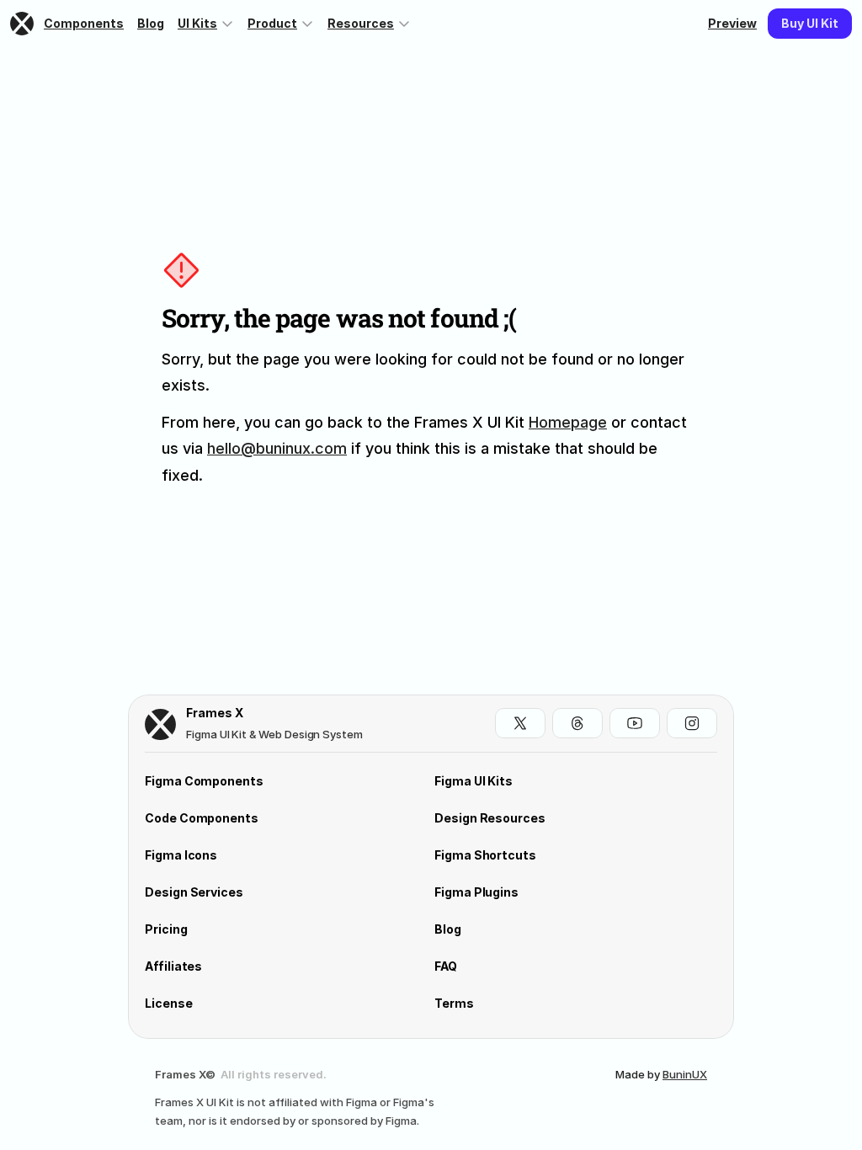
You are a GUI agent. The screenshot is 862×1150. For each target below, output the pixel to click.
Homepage (568, 422)
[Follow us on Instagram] (692, 723)
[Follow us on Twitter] (520, 723)
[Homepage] (23, 23)
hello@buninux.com (277, 448)
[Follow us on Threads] (577, 723)
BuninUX (684, 1074)
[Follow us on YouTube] (634, 723)
